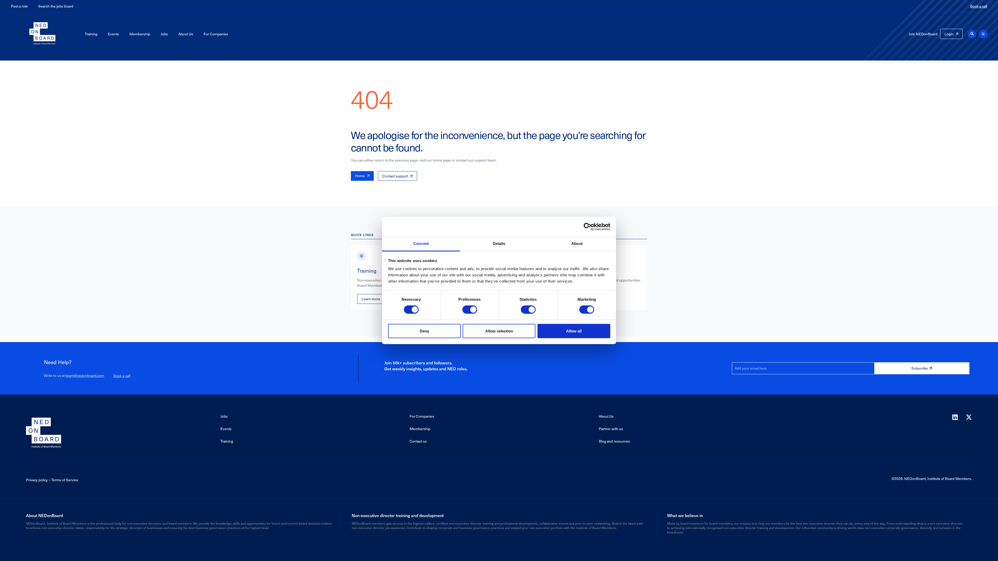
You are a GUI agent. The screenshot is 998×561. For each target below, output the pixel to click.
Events (113, 34)
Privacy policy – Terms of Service (52, 480)
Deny (424, 331)
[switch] (469, 309)
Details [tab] (499, 243)
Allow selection (499, 331)
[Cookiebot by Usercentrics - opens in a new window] (587, 226)
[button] (972, 34)
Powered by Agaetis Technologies (499, 553)
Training (91, 34)
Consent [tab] (421, 243)
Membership (139, 34)
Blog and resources (614, 441)
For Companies (215, 34)
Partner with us (611, 428)
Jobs (164, 34)
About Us (185, 34)
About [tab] (577, 243)
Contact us (418, 441)
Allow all (574, 331)
